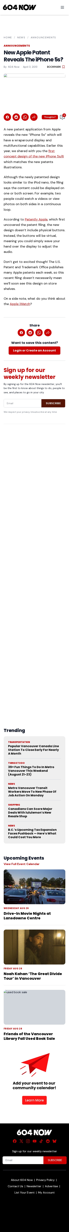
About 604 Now (22, 1180)
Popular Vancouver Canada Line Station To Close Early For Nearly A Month (33, 750)
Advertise (51, 1186)
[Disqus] (34, 567)
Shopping (14, 804)
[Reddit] (48, 1141)
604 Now (14, 66)
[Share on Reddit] (16, 117)
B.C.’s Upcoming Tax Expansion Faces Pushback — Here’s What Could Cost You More (32, 833)
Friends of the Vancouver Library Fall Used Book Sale (29, 1036)
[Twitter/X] (21, 1141)
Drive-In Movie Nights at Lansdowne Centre (27, 916)
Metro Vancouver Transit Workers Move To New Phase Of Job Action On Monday (32, 791)
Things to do (16, 763)
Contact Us (15, 1186)
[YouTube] (34, 1141)
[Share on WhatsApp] (25, 117)
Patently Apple (36, 219)
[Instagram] (28, 1141)
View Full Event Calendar (22, 864)
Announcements (43, 37)
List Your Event (25, 1192)
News (21, 37)
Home (8, 37)
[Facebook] (15, 1141)
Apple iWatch (20, 304)
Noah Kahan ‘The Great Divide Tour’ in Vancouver (33, 976)
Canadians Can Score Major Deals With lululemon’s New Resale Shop (30, 812)
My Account (46, 1192)
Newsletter (34, 1186)
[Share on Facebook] (7, 117)
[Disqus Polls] (34, 474)
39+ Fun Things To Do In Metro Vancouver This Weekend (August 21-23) (31, 771)
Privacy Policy (45, 1180)
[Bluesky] (54, 1141)
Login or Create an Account (34, 350)
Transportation (19, 742)
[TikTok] (41, 1141)
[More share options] (34, 117)
